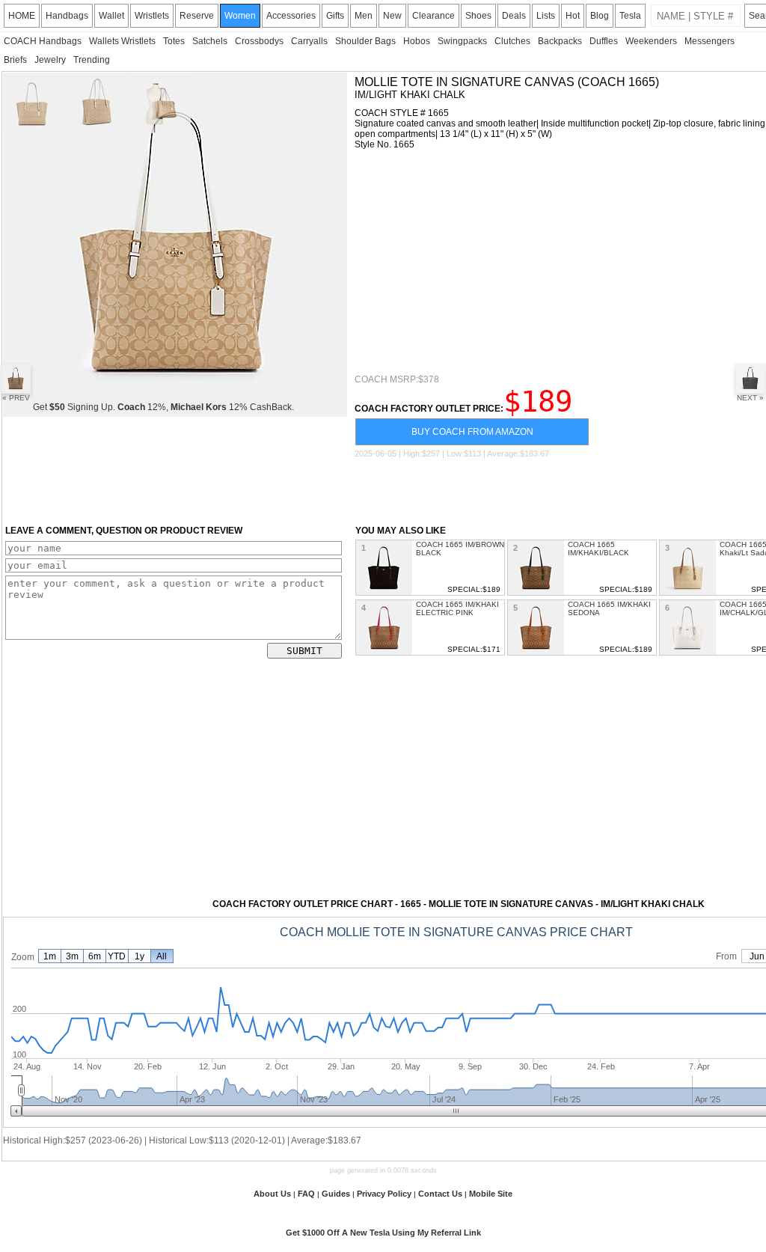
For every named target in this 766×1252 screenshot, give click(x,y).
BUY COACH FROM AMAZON (472, 432)
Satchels (209, 41)
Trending (91, 60)
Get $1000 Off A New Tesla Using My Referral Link (383, 1232)
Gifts (335, 15)
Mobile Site (490, 1193)
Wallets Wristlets (122, 41)
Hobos (416, 41)
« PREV (16, 398)
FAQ (306, 1193)
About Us (272, 1193)
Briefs (15, 60)
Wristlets (152, 15)
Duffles (603, 41)
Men (364, 15)
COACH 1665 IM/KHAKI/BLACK (598, 548)
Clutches (512, 41)
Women (240, 15)
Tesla (630, 15)
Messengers (709, 41)
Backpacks (560, 41)
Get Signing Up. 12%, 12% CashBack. (163, 407)
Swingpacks (462, 41)
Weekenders (651, 41)
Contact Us (440, 1193)
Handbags (67, 15)
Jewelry (50, 60)
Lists (545, 15)
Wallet (111, 15)
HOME (21, 15)
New (392, 15)
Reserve (197, 15)
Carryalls (309, 41)
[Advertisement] (560, 262)
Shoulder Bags (365, 41)
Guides (336, 1193)
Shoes (478, 15)
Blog (599, 15)
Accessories (291, 15)
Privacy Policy (384, 1193)
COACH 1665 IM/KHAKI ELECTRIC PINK (457, 608)
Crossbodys (259, 41)
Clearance (433, 15)
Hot (573, 15)
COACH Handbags (43, 41)
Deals (514, 15)
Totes (174, 41)
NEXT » (750, 398)
